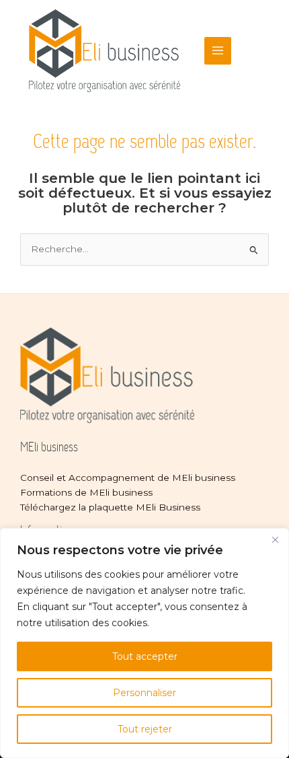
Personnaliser (144, 693)
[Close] (275, 539)
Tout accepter (144, 656)
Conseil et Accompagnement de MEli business (127, 477)
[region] (144, 643)
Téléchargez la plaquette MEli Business (110, 507)
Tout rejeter (145, 729)
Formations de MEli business (86, 492)
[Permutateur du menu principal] (218, 51)
